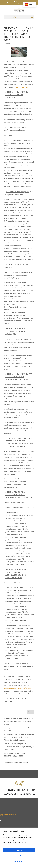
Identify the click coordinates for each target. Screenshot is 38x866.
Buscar (30, 712)
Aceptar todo (19, 850)
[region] (19, 847)
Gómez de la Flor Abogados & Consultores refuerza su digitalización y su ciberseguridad (19, 747)
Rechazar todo (19, 861)
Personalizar (19, 856)
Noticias (7, 44)
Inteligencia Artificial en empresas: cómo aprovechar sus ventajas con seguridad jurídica (18, 721)
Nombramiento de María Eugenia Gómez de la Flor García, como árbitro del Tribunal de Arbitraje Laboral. (19, 737)
